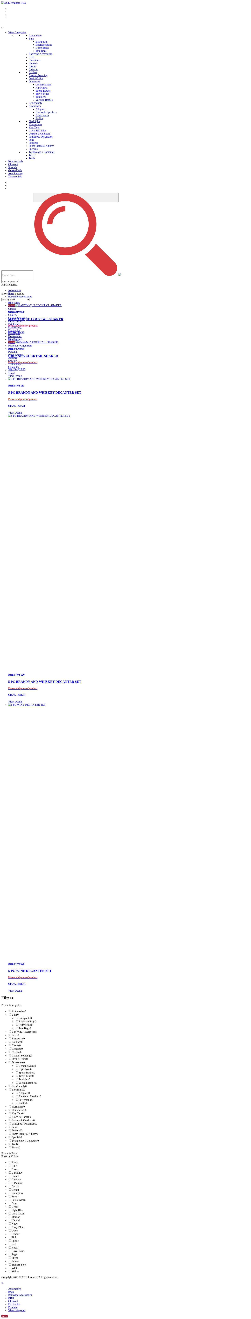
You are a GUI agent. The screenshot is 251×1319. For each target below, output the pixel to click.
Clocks (32, 66)
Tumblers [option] (24, 1079)
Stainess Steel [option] (19, 1264)
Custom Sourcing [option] (22, 1055)
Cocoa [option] (15, 1186)
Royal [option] (15, 1247)
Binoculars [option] (18, 1038)
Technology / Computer (41, 152)
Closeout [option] (17, 1048)
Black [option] (15, 1162)
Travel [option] (16, 1147)
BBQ (31, 57)
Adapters (40, 109)
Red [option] (14, 1244)
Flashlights (34, 121)
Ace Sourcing (15, 173)
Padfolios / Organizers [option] (24, 1123)
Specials (33, 148)
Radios (39, 118)
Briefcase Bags (44, 44)
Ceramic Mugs (43, 84)
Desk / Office (36, 78)
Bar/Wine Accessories (40, 53)
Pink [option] (14, 1237)
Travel (32, 155)
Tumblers (41, 96)
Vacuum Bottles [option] (28, 1082)
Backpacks (41, 41)
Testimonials (15, 176)
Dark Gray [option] (17, 1193)
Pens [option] (15, 1127)
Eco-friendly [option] (19, 1086)
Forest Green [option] (19, 1199)
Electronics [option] (18, 1089)
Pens (31, 139)
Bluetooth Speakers (46, 112)
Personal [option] (17, 1130)
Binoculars (34, 60)
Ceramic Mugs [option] (27, 1065)
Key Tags (34, 127)
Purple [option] (15, 1240)
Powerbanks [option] (26, 1099)
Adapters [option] (24, 1093)
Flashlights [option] (18, 1106)
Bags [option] (15, 1014)
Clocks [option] (16, 1045)
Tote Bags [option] (25, 1028)
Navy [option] (15, 1223)
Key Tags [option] (18, 1113)
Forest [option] (15, 1196)
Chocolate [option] (17, 1182)
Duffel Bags (42, 47)
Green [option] (15, 1206)
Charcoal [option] (16, 1179)
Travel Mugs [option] (26, 1076)
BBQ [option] (15, 1035)
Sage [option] (14, 1254)
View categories (16, 1310)
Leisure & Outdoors (39, 133)
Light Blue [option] (17, 1210)
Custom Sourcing (38, 75)
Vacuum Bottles (44, 99)
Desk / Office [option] (20, 1058)
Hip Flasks (41, 87)
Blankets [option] (17, 1041)
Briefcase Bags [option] (27, 1021)
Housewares (35, 124)
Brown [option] (15, 1169)
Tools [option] (15, 1144)
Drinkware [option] (18, 1062)
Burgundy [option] (17, 1172)
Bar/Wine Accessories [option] (24, 1031)
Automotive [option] (19, 1011)
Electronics (35, 106)
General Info (15, 170)
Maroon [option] (16, 1216)
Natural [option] (16, 1220)
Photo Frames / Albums (41, 145)
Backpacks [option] (25, 1018)
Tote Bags (41, 50)
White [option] (15, 1268)
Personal (33, 142)
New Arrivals (15, 161)
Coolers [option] (17, 1052)
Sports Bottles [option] (27, 1072)
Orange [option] (16, 1234)
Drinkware (34, 81)
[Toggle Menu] (2, 27)
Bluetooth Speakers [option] (30, 1096)
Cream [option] (15, 1189)
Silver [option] (15, 1257)
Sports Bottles (43, 90)
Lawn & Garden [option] (21, 1116)
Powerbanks (42, 115)
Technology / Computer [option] (25, 1140)
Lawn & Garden (37, 130)
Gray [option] (14, 1203)
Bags (31, 38)
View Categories (17, 32)
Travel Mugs (42, 93)
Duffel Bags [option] (26, 1024)
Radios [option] (23, 1103)
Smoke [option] (15, 1261)
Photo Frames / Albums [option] (25, 1133)
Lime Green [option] (18, 1213)
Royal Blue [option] (18, 1251)
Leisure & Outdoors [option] (23, 1120)
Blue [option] (14, 1165)
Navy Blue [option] (17, 1227)
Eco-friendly (35, 102)
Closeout (33, 69)
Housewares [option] (19, 1110)
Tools (32, 158)
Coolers (33, 72)
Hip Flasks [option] (25, 1069)
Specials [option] (17, 1137)
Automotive (35, 35)
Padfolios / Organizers (41, 136)
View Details (15, 339)
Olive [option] (15, 1230)
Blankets (33, 63)
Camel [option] (15, 1176)
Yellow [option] (15, 1271)
